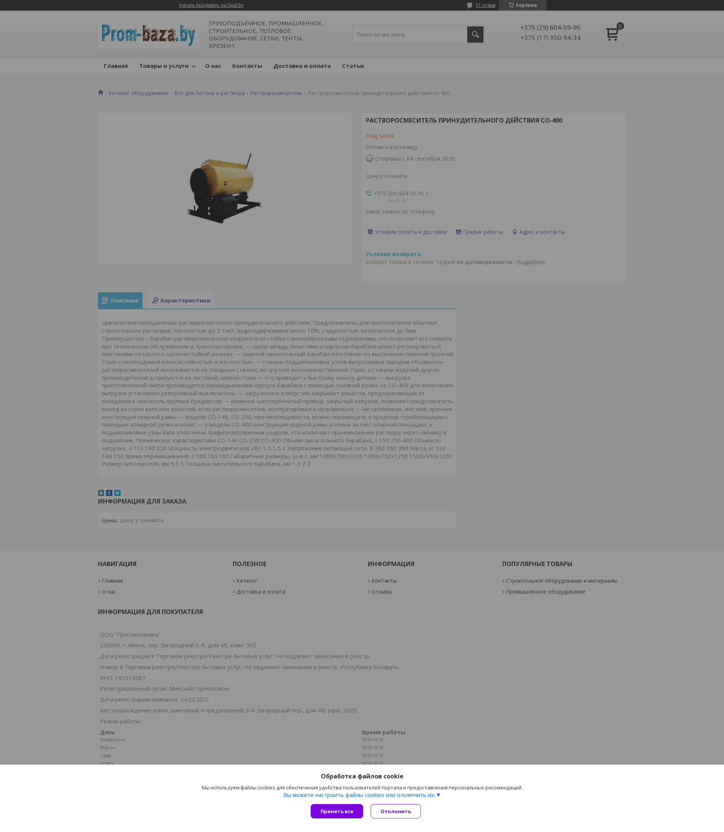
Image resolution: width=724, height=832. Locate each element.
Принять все (337, 811)
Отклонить (395, 811)
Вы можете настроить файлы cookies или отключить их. (359, 794)
